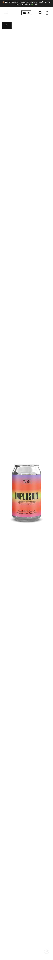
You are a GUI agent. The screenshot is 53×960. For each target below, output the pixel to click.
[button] (40, 13)
